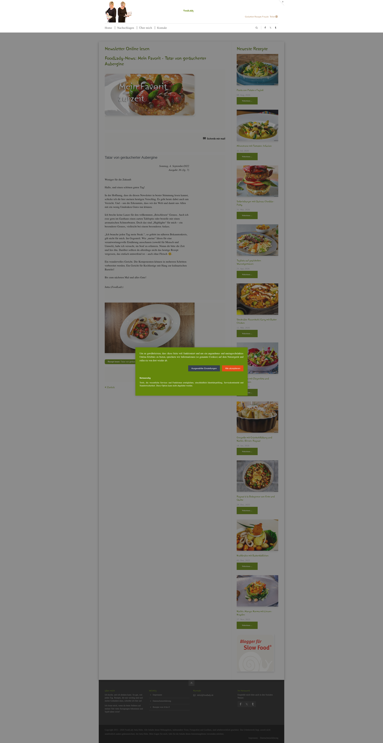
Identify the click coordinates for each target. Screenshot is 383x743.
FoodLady (188, 10)
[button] (204, 368)
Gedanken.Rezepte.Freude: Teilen (260, 17)
